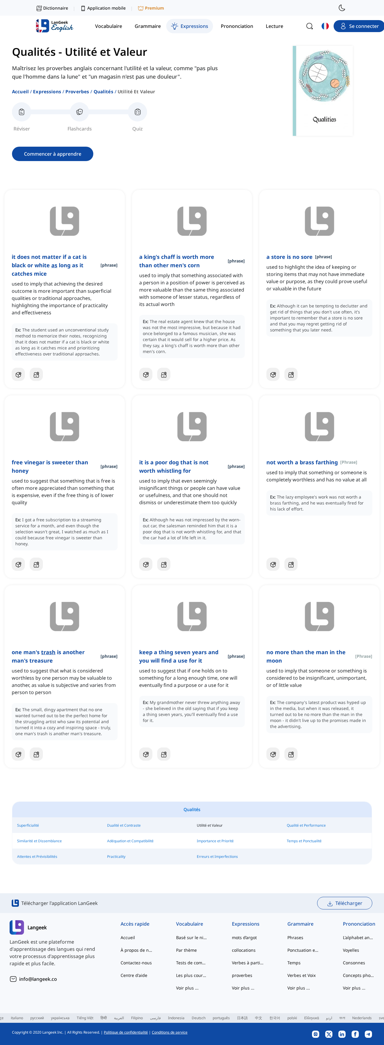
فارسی (155, 1017)
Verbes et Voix (301, 975)
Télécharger (348, 903)
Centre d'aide (134, 975)
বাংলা (342, 1017)
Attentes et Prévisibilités (37, 856)
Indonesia (176, 1017)
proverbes (77, 91)
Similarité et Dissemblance (39, 840)
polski (292, 1017)
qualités (103, 91)
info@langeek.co (38, 979)
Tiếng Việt (85, 1017)
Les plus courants (192, 975)
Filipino (137, 1017)
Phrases (295, 937)
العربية (119, 1017)
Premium (154, 8)
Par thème (186, 950)
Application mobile (106, 8)
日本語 (242, 1017)
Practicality (116, 856)
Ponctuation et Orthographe (303, 950)
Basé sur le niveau (192, 937)
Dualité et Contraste (124, 825)
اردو (329, 1017)
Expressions (47, 91)
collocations (244, 950)
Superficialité (28, 825)
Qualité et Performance (306, 825)
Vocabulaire (189, 924)
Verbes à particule (247, 963)
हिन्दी (103, 1017)
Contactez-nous (136, 963)
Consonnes (354, 963)
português (221, 1017)
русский (37, 1017)
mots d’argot (244, 937)
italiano (17, 1017)
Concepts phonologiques (358, 975)
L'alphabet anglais (358, 937)
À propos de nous (136, 950)
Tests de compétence (192, 963)
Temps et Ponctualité (304, 840)
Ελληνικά (311, 1017)
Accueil (20, 91)
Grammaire (300, 924)
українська (60, 1017)
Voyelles (351, 950)
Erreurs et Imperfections (217, 856)
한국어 (274, 1017)
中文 (258, 1017)
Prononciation (358, 924)
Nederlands (362, 1017)
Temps (294, 963)
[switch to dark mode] (342, 8)
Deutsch (199, 1017)
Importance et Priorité (215, 840)
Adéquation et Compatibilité (130, 840)
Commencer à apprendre (52, 154)
